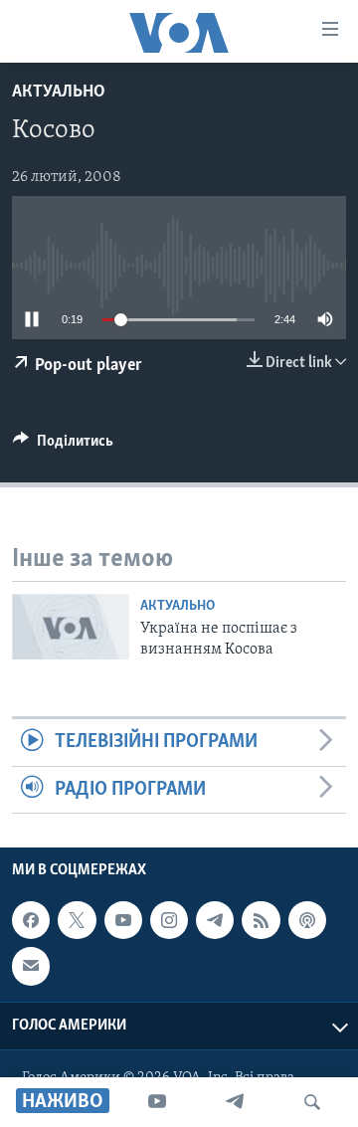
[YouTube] (157, 1102)
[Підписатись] (31, 966)
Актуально (58, 92)
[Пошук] (312, 1102)
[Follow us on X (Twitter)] (76, 920)
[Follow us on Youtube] (123, 920)
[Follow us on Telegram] (215, 920)
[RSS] (260, 920)
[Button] (63, 446)
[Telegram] (235, 1102)
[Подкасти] (307, 920)
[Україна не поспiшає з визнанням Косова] (70, 626)
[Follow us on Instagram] (169, 920)
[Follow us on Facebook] (31, 920)
